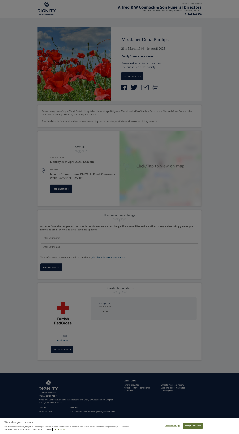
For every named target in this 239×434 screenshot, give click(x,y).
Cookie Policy (59, 429)
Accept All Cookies (193, 425)
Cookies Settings (172, 425)
